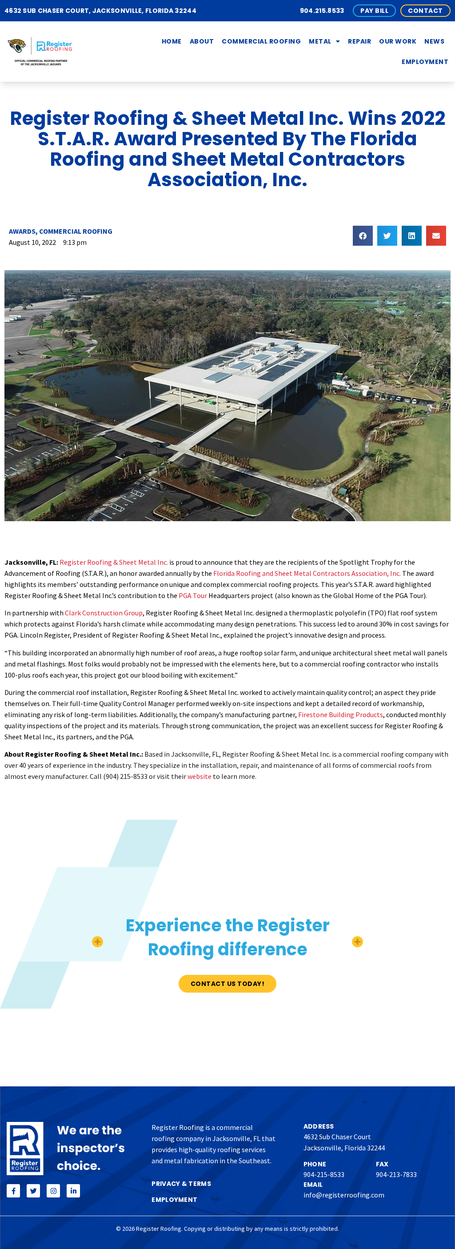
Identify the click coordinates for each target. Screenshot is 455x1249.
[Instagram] (53, 1190)
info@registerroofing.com (343, 1194)
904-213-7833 (396, 1174)
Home (172, 41)
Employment (425, 61)
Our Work (397, 41)
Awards (22, 231)
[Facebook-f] (13, 1190)
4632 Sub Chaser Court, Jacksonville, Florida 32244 (100, 10)
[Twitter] (33, 1190)
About (202, 41)
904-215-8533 (323, 1174)
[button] (363, 236)
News (434, 41)
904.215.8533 (322, 10)
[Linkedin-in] (73, 1190)
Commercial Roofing (261, 41)
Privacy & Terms (181, 1183)
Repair (359, 41)
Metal (320, 41)
